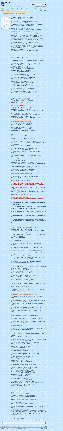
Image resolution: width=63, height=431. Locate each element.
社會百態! (7, 2)
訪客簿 (37, 8)
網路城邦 (45, 0)
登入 (54, 430)
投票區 (19, 8)
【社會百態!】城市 (14, 6)
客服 (26, 428)
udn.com (45, 428)
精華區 (14, 8)
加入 (56, 430)
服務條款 (14, 428)
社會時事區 (7, 10)
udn (1, 6)
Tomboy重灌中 (5, 24)
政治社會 (6, 6)
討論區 (10, 8)
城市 (3, 6)
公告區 (33, 8)
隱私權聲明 (23, 428)
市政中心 (43, 8)
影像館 (23, 8)
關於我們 (7, 428)
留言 (4, 27)
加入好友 (6, 27)
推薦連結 (28, 8)
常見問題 (10, 428)
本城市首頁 (5, 8)
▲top (46, 426)
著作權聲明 (19, 428)
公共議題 (9, 6)
